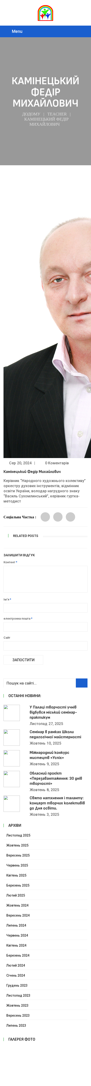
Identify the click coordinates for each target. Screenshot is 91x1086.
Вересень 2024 (18, 915)
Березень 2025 (17, 885)
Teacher (57, 114)
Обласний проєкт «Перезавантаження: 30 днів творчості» (56, 778)
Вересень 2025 (18, 855)
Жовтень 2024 (17, 905)
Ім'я (7, 599)
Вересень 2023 (18, 1015)
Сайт (7, 637)
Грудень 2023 (17, 985)
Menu (17, 31)
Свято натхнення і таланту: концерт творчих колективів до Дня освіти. (57, 803)
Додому (31, 114)
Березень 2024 (17, 955)
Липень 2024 (16, 925)
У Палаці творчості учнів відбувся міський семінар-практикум (53, 712)
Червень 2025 (17, 865)
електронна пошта (18, 618)
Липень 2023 (16, 1025)
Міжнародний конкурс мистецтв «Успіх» (49, 755)
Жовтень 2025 (17, 845)
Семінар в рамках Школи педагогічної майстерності (55, 734)
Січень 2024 (15, 975)
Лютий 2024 (15, 965)
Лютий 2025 (15, 895)
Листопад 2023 (18, 995)
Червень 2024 (17, 935)
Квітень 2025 (16, 875)
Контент (10, 562)
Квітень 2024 (16, 945)
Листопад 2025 (18, 835)
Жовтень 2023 (17, 1005)
